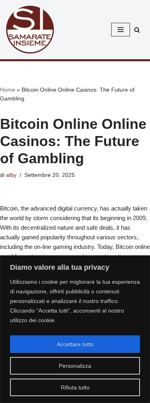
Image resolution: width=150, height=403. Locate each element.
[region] (75, 329)
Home (7, 89)
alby (11, 175)
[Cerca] (137, 30)
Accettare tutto (75, 344)
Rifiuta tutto (75, 387)
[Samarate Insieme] (30, 30)
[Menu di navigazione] (120, 29)
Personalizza (75, 366)
